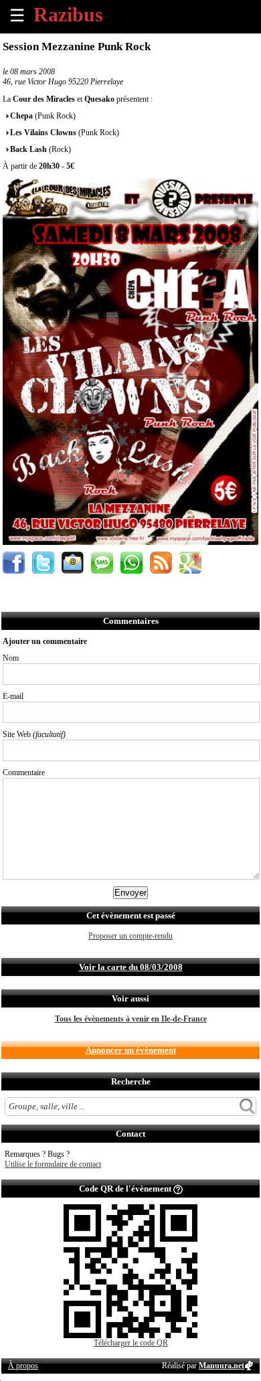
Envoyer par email (73, 563)
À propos (23, 1365)
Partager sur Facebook (14, 563)
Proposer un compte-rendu (130, 936)
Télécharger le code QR (131, 1343)
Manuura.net (221, 1365)
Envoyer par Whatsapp (131, 563)
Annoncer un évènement (131, 1050)
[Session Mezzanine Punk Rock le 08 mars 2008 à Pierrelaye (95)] (130, 542)
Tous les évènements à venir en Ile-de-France (131, 1019)
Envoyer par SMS (102, 563)
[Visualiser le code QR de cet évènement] (130, 1335)
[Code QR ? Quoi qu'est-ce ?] (178, 1189)
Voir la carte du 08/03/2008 (131, 967)
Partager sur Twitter (43, 563)
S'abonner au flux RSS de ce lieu (161, 563)
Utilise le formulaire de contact (53, 1164)
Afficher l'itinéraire (190, 563)
